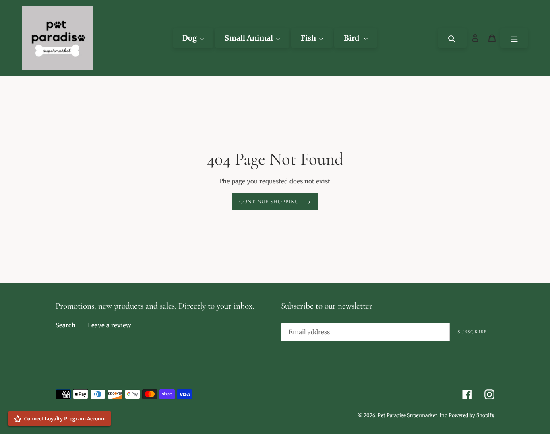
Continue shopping (269, 201)
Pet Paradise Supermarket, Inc (412, 415)
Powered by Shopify (471, 415)
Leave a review (109, 325)
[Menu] (514, 38)
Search (66, 325)
